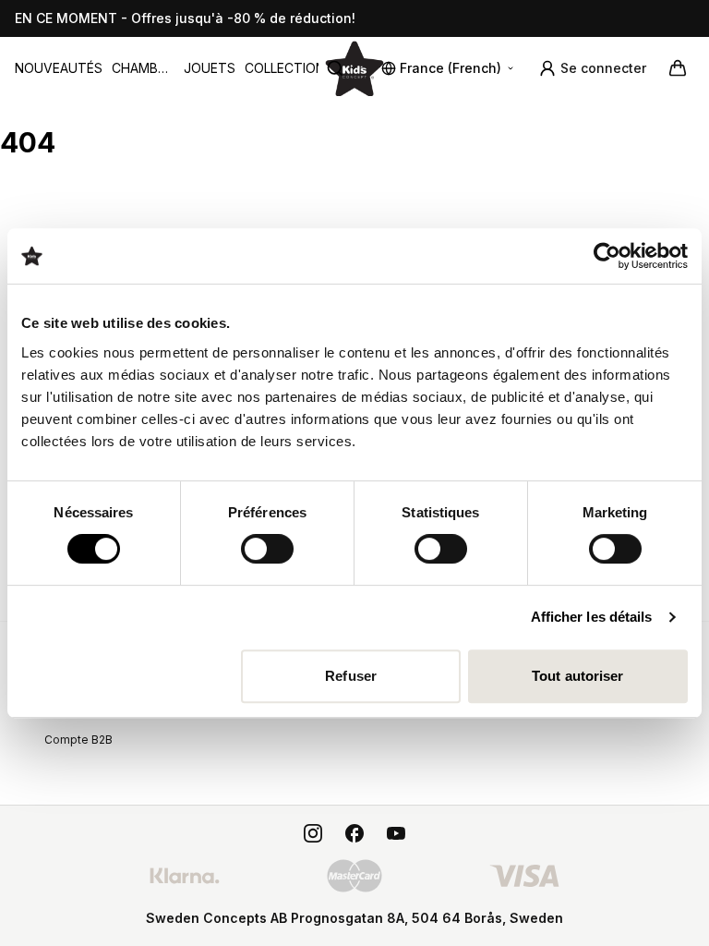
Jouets (209, 68)
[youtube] (396, 833)
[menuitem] (58, 68)
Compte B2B (78, 739)
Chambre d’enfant (143, 69)
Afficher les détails (592, 617)
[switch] (267, 549)
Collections (289, 68)
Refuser (351, 676)
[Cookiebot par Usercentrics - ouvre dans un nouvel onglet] (607, 256)
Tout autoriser (577, 676)
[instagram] (313, 833)
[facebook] (354, 833)
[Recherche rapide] (342, 68)
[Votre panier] (677, 68)
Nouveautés (58, 68)
